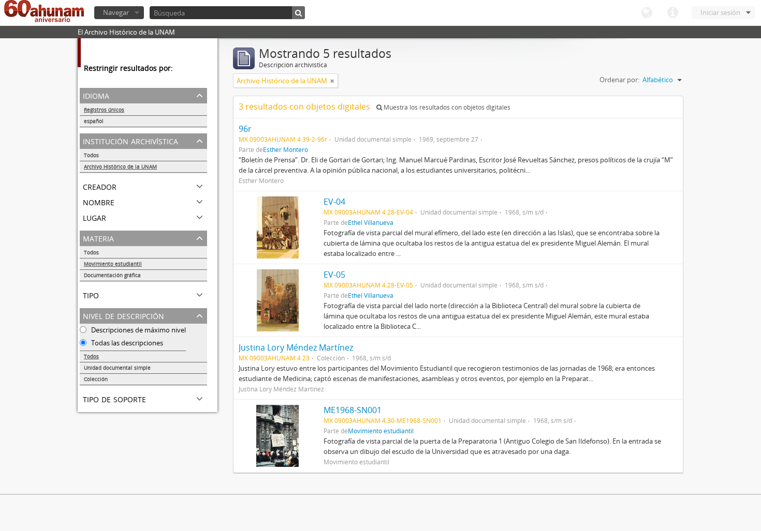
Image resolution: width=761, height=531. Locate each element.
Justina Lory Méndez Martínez (296, 347)
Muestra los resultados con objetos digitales (446, 107)
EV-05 (334, 274)
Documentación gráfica (112, 275)
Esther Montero (285, 149)
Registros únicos (104, 109)
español (94, 121)
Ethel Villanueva (370, 222)
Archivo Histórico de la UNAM (120, 166)
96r (245, 128)
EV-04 (334, 201)
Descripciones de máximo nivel (138, 330)
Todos (91, 155)
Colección (96, 379)
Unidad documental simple (117, 367)
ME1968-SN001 (353, 410)
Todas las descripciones (126, 342)
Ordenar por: (619, 79)
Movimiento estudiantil (113, 263)
